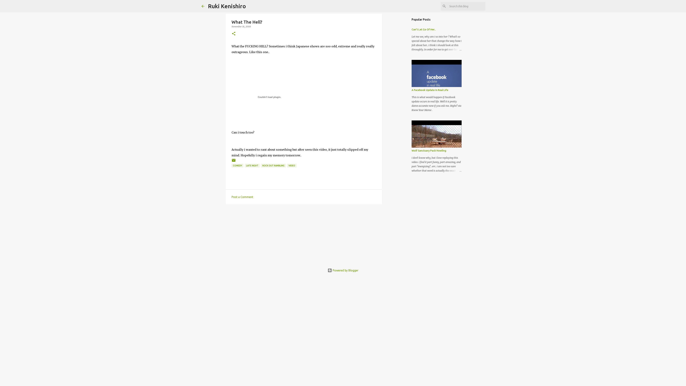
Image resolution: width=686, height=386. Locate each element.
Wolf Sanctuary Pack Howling (429, 150)
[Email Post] (234, 161)
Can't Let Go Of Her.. (424, 29)
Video (292, 165)
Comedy (237, 165)
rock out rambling (273, 165)
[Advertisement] (303, 235)
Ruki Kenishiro (227, 6)
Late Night (252, 165)
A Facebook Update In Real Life (430, 90)
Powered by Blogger (345, 270)
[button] (234, 33)
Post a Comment (242, 197)
